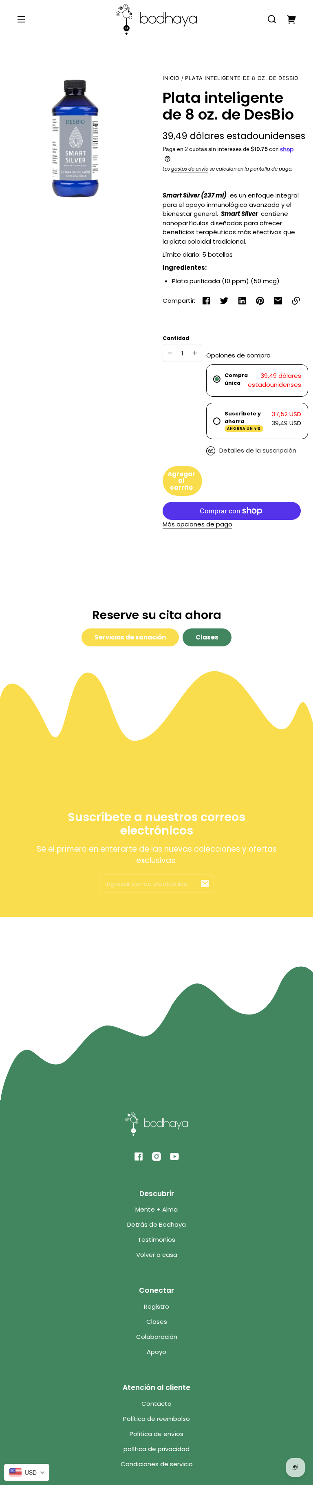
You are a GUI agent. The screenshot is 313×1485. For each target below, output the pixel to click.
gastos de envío (189, 169)
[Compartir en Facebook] (206, 301)
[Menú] (21, 19)
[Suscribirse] (205, 883)
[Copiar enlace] (296, 301)
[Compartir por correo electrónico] (278, 301)
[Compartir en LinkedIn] (242, 301)
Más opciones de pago (197, 524)
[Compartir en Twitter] (224, 301)
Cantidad (176, 338)
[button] (272, 19)
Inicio (171, 78)
